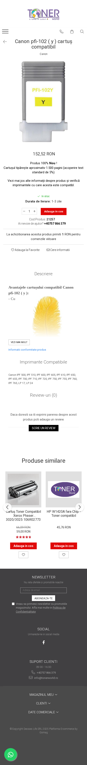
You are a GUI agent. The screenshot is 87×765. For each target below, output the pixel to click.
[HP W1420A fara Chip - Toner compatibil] (64, 489)
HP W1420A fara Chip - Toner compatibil (64, 514)
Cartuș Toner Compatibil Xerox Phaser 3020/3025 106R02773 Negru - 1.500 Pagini (23, 515)
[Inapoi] (3, 41)
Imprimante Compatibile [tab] (43, 362)
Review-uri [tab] (43, 395)
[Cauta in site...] (82, 31)
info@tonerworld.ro (46, 678)
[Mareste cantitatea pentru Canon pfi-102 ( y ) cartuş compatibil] (34, 211)
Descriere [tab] (43, 273)
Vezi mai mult (19, 342)
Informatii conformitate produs (27, 349)
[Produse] (6, 33)
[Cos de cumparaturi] (72, 31)
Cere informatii (60, 250)
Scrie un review (43, 428)
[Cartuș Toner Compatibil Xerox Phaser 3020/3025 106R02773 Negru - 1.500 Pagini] (23, 489)
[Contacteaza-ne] (62, 31)
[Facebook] (43, 642)
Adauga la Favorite (26, 250)
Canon (44, 54)
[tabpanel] (43, 101)
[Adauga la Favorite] (23, 554)
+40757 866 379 (46, 672)
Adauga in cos (53, 211)
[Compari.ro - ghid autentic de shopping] (43, 748)
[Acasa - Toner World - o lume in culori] (43, 13)
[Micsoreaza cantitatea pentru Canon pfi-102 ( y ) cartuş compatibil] (24, 211)
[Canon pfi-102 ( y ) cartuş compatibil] (43, 101)
